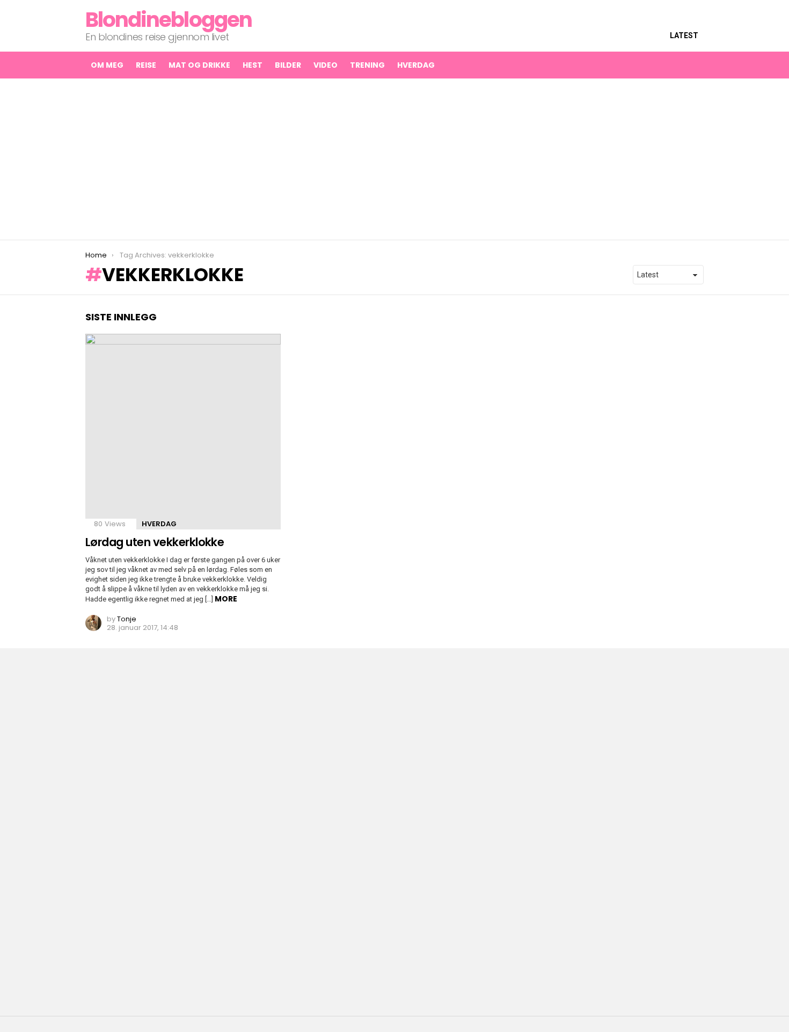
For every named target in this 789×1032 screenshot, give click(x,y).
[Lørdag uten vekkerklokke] (183, 431)
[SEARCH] (672, 65)
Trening (367, 65)
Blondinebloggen (168, 19)
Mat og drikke (199, 65)
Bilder (288, 65)
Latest (684, 35)
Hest (252, 65)
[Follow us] (650, 65)
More (226, 598)
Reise (146, 65)
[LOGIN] (695, 65)
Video (325, 65)
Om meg (107, 65)
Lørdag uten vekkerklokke (154, 542)
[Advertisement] (394, 159)
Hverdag (416, 65)
